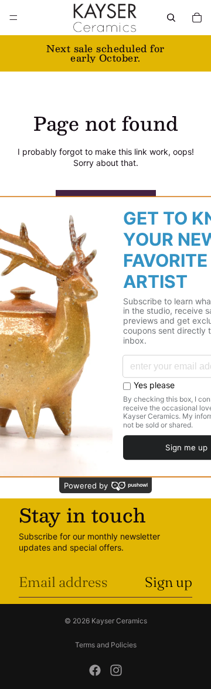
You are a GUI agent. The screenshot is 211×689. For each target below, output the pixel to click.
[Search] (171, 17)
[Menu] (13, 17)
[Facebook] (95, 670)
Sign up (168, 581)
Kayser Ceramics (119, 620)
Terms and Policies (106, 644)
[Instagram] (116, 670)
